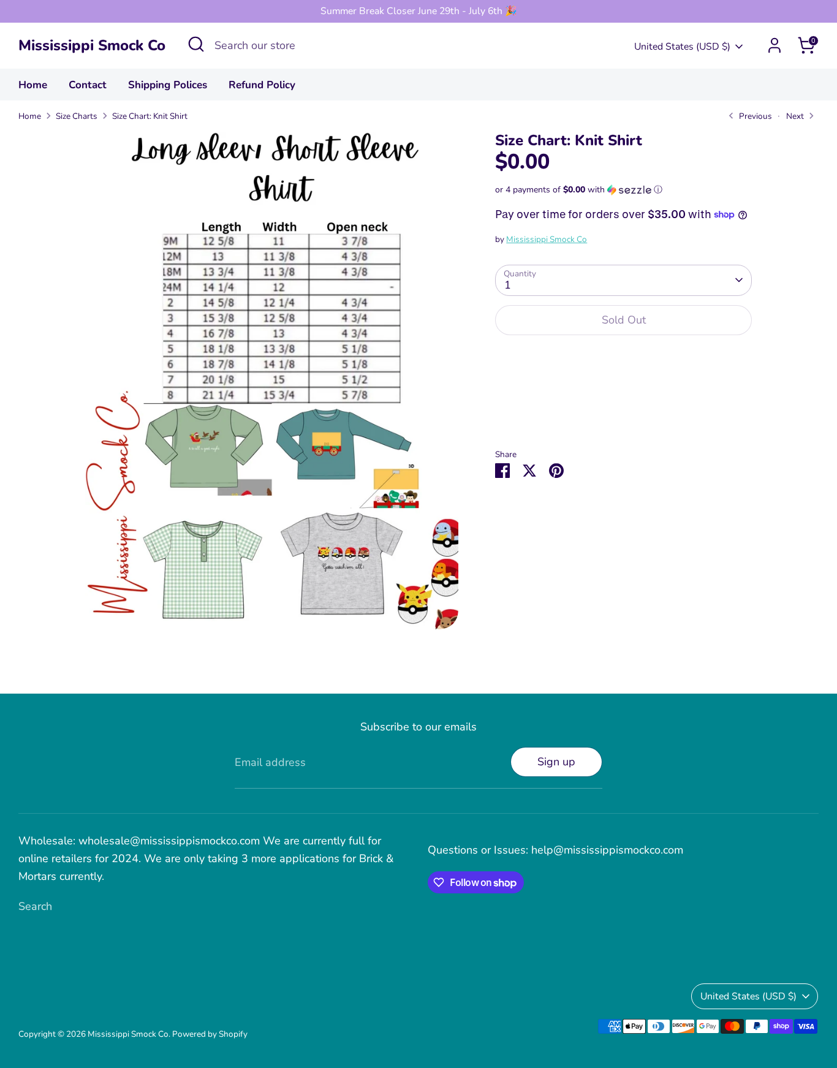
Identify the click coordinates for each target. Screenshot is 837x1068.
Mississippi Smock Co (91, 45)
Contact (88, 85)
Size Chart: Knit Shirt (149, 116)
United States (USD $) (682, 46)
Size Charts (76, 116)
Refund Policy (262, 85)
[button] (623, 189)
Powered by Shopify (210, 1034)
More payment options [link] (623, 389)
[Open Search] (196, 44)
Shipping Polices (167, 85)
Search (35, 906)
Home (32, 85)
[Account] (774, 45)
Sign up (556, 761)
